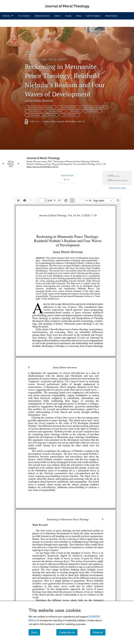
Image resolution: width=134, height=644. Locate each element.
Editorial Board (42, 16)
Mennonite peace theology (40, 107)
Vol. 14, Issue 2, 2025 (35, 59)
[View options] (18, 200)
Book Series (111, 16)
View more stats (117, 188)
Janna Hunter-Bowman (39, 100)
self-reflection (69, 115)
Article (30, 52)
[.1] (46, 549)
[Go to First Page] (31, 200)
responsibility (93, 111)
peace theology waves (94, 107)
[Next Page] (55, 200)
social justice (34, 115)
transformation (55, 111)
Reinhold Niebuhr (68, 107)
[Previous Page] (36, 200)
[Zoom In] (90, 200)
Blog (78, 16)
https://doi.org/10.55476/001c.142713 (63, 122)
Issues (68, 16)
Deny (35, 632)
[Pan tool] (66, 200)
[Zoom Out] (87, 200)
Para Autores (8, 23)
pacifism (52, 115)
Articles (6, 16)
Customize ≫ (68, 632)
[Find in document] (118, 200)
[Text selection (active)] (72, 200)
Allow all (99, 632)
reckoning (74, 111)
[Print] (25, 200)
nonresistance (34, 111)
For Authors (24, 16)
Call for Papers (93, 16)
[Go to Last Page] (59, 200)
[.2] (69, 552)
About (57, 16)
